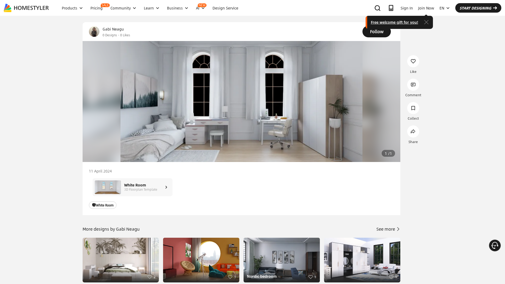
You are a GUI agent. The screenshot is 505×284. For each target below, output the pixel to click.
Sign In (407, 8)
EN (442, 8)
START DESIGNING (475, 8)
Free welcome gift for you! (394, 22)
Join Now (426, 8)
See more (386, 229)
